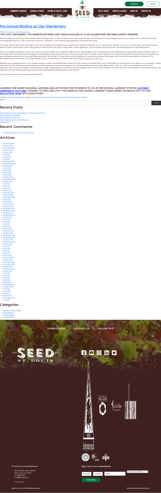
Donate (134, 4)
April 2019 (6, 188)
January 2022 (8, 145)
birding (34, 97)
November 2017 (9, 210)
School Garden (70, 97)
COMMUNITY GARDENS (18, 11)
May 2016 (6, 251)
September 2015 (9, 269)
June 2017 (7, 222)
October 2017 (8, 213)
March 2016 (7, 255)
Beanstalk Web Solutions (141, 488)
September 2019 (9, 179)
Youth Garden (82, 97)
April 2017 (6, 226)
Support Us (82, 328)
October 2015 (8, 266)
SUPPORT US (146, 11)
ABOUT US (134, 11)
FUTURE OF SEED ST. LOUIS (57, 11)
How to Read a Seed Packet (10, 115)
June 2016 (7, 248)
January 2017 (8, 233)
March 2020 (7, 175)
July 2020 (6, 168)
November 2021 (9, 148)
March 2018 (7, 201)
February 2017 (8, 230)
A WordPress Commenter (12, 133)
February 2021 (8, 161)
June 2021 (7, 157)
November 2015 (9, 264)
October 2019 (8, 177)
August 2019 (7, 181)
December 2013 (9, 298)
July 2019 (6, 184)
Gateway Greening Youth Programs (51, 97)
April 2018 (6, 199)
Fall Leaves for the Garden (10, 117)
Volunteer (106, 328)
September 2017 (9, 215)
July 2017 (6, 219)
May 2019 (6, 186)
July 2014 (6, 289)
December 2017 (9, 208)
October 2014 (8, 286)
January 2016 (8, 260)
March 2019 (7, 190)
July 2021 (6, 154)
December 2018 (9, 197)
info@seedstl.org (21, 477)
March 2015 (7, 282)
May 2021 (6, 159)
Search (2, 99)
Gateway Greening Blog (16, 97)
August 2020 (8, 166)
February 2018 (8, 204)
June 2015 (7, 275)
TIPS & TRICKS (103, 11)
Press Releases (8, 315)
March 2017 (7, 228)
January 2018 (8, 206)
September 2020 (9, 163)
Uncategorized (8, 317)
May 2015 (6, 277)
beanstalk (25, 32)
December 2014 (9, 284)
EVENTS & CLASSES (119, 11)
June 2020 (7, 170)
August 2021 (7, 152)
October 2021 (8, 150)
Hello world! (4, 122)
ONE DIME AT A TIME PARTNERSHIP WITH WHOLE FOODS (22, 113)
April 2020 (7, 172)
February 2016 (8, 257)
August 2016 (7, 244)
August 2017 (7, 217)
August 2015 (7, 271)
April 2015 (6, 280)
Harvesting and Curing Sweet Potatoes (14, 120)
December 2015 (9, 262)
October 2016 (8, 239)
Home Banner (8, 313)
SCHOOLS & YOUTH (37, 11)
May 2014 (6, 293)
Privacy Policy (19, 482)
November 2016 (9, 237)
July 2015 (6, 273)
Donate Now (56, 328)
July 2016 (6, 246)
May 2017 (6, 224)
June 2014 (7, 291)
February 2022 (8, 143)
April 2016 (6, 253)
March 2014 (7, 295)
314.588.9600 (19, 475)
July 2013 (6, 300)
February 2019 (8, 192)
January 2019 (8, 195)
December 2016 (9, 235)
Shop (153, 4)
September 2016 (9, 242)
